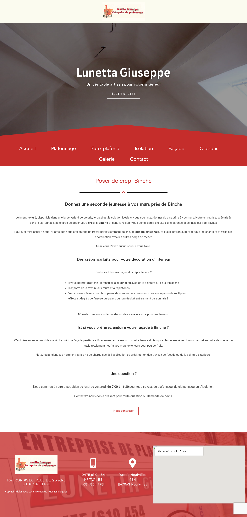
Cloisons (209, 148)
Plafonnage (63, 148)
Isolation (144, 148)
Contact (139, 159)
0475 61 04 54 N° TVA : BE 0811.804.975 (93, 479)
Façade (176, 148)
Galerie (107, 159)
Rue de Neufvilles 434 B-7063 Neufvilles (132, 479)
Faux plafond (105, 148)
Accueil (27, 148)
